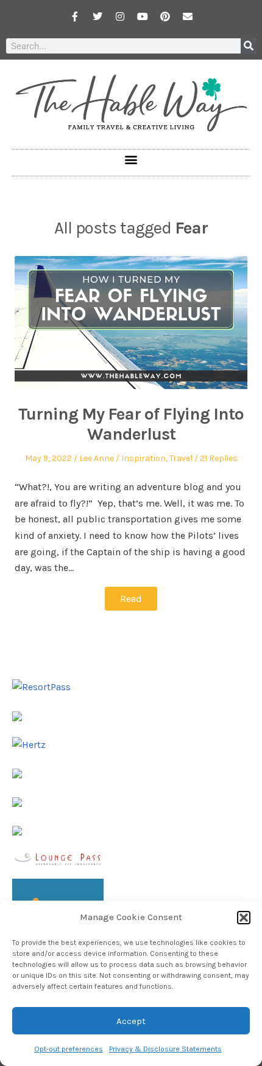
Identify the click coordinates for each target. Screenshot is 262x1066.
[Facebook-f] (75, 16)
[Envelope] (187, 16)
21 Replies (219, 458)
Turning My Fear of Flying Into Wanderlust (131, 424)
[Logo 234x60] (17, 715)
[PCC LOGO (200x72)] (17, 801)
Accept (131, 1021)
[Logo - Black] (17, 772)
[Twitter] (97, 16)
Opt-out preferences (68, 1049)
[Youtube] (142, 16)
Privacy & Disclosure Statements (165, 1049)
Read (131, 598)
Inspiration (143, 458)
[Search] (248, 46)
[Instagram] (120, 16)
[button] (244, 918)
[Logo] (17, 830)
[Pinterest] (165, 16)
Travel (181, 458)
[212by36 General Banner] (58, 858)
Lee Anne (96, 458)
